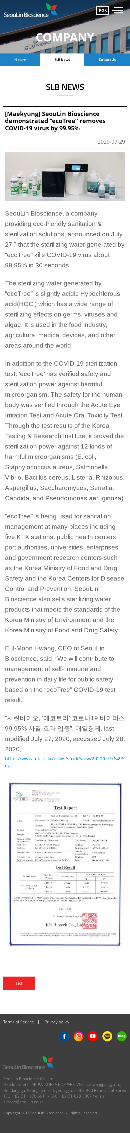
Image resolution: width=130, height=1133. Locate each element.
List (19, 983)
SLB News (62, 59)
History (19, 59)
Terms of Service (18, 1022)
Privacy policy (57, 1022)
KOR (103, 10)
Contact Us (107, 59)
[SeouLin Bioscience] (33, 10)
